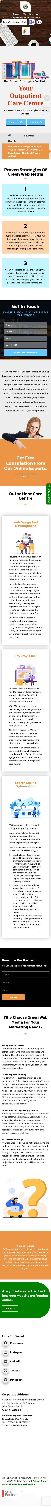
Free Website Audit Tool (14, 22)
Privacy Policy (40, 1481)
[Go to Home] (9, 135)
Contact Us (15, 122)
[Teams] (32, 22)
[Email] (39, 22)
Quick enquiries (49, 494)
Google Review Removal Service (18, 1484)
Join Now (36, 122)
